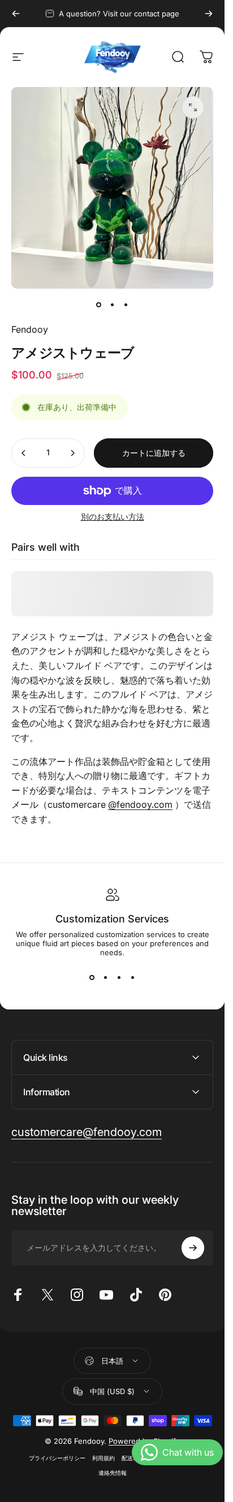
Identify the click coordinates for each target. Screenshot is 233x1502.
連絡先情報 (112, 1473)
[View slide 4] (133, 977)
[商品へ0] (99, 304)
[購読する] (193, 1248)
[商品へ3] (126, 304)
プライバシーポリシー (57, 1458)
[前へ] (15, 13)
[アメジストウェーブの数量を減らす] (24, 453)
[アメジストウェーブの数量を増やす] (72, 453)
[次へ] (208, 13)
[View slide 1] (92, 977)
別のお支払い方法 (112, 516)
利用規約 (103, 1458)
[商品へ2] (112, 304)
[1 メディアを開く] (193, 107)
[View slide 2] (106, 977)
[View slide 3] (119, 977)
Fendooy (29, 329)
